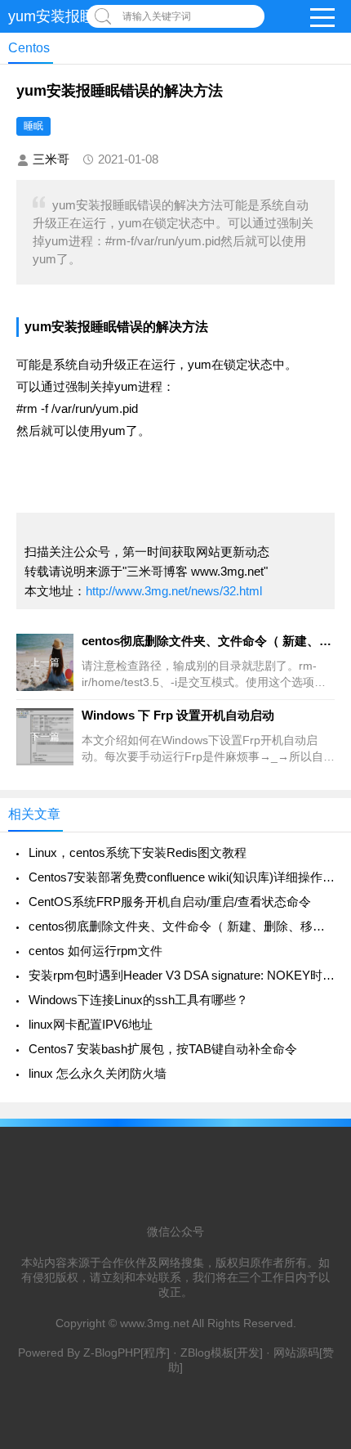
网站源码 (296, 1352)
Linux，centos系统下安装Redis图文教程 (138, 852)
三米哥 (51, 159)
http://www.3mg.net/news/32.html (174, 591)
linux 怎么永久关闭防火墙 (98, 1073)
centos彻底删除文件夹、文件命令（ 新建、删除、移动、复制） (182, 926)
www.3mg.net (154, 1323)
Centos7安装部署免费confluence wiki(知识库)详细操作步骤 (182, 877)
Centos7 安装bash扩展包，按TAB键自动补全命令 (163, 1049)
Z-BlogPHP (111, 1352)
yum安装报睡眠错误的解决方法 (116, 327)
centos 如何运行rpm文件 (95, 951)
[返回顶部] (317, 1287)
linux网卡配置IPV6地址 (91, 1024)
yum (199, 364)
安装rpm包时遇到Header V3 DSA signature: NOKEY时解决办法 (182, 975)
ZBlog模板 (206, 1352)
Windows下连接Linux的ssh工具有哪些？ (138, 1000)
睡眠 (33, 126)
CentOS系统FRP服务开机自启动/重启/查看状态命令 (170, 901)
